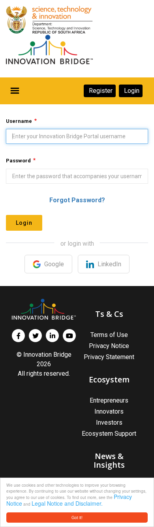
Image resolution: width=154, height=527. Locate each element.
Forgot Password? (77, 200)
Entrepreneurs (109, 400)
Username (19, 121)
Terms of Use (109, 335)
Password (18, 161)
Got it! (77, 517)
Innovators (109, 411)
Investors (109, 422)
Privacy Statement (109, 357)
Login (24, 223)
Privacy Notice (109, 346)
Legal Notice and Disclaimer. (67, 503)
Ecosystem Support (109, 433)
